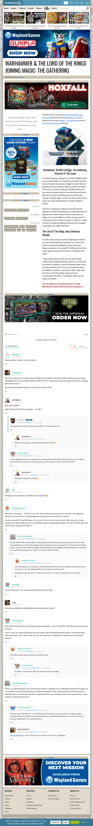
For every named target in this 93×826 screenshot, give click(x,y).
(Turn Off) (51, 81)
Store (71, 3)
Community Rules (75, 808)
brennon (21, 77)
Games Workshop (71, 115)
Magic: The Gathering (68, 120)
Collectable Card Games (11, 226)
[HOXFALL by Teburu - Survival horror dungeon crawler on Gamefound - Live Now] (46, 109)
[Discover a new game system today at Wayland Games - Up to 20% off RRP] (46, 322)
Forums (31, 8)
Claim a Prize (52, 796)
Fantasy (22, 226)
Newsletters (30, 802)
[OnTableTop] (13, 3)
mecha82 (15, 584)
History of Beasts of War (77, 802)
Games (13, 8)
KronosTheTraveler (36, 563)
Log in (87, 3)
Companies (8, 808)
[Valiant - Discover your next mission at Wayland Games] (46, 785)
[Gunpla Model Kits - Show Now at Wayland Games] (46, 44)
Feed (77, 3)
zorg (14, 602)
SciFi (23, 230)
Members (29, 799)
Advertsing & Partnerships (34, 805)
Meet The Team (75, 799)
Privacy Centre (74, 805)
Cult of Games (9, 796)
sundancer (16, 400)
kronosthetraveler (24, 536)
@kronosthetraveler (17, 735)
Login (86, 334)
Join (81, 3)
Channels (8, 799)
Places (39, 8)
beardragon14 (23, 729)
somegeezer (17, 373)
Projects (22, 8)
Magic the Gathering (10, 230)
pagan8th (16, 355)
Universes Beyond (52, 123)
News (6, 8)
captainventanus (19, 508)
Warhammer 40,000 (73, 118)
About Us (73, 796)
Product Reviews (31, 808)
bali (13, 490)
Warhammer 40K (31, 230)
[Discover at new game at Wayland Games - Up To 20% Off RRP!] (21, 188)
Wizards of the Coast (22, 218)
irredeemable (22, 453)
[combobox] (74, 8)
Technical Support (53, 799)
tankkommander (24, 707)
